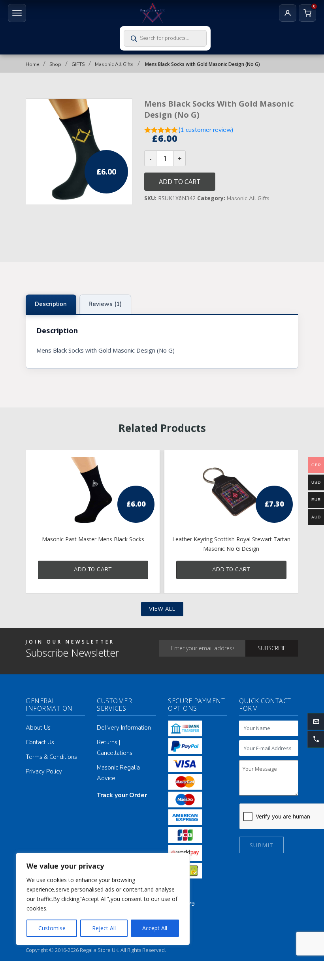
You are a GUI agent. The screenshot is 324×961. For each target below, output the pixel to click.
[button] (315, 739)
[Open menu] (17, 13)
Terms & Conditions (51, 757)
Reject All (104, 928)
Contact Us (40, 742)
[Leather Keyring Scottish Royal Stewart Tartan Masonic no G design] (231, 492)
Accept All (154, 928)
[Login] (287, 13)
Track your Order (122, 795)
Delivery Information (124, 728)
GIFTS (78, 64)
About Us (38, 728)
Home (32, 64)
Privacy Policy (44, 771)
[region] (103, 899)
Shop (55, 64)
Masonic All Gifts (114, 64)
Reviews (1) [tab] (105, 304)
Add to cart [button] (93, 569)
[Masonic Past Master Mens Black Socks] (93, 492)
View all (162, 609)
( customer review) (206, 130)
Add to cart (180, 181)
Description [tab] (51, 304)
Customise (52, 928)
